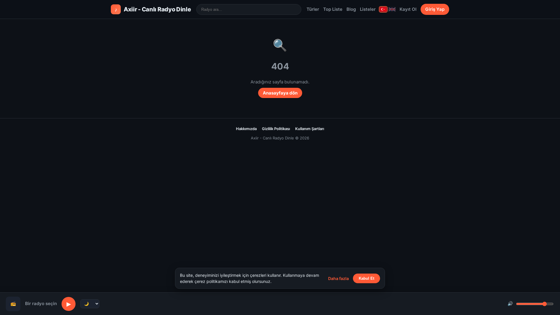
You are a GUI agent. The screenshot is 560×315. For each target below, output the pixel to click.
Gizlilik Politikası (276, 128)
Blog (351, 9)
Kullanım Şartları (309, 128)
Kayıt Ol (408, 9)
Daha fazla (338, 278)
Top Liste (332, 9)
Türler (313, 9)
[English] (392, 9)
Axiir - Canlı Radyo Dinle (153, 9)
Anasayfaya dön (280, 93)
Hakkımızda (246, 128)
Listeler (368, 9)
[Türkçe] (383, 9)
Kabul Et (366, 278)
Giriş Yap (434, 9)
